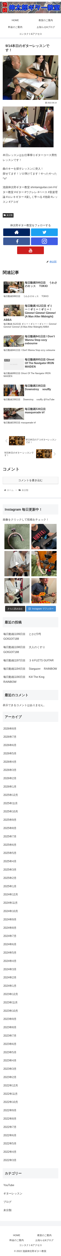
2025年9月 (9, 819)
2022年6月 (9, 1135)
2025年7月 (9, 836)
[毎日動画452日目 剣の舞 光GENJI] (17, 563)
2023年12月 (10, 994)
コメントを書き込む (30, 480)
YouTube (8, 1185)
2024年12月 (10, 894)
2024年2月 (9, 977)
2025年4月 (9, 861)
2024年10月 (10, 911)
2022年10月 (10, 1102)
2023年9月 (9, 1019)
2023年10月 (10, 1010)
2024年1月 (9, 985)
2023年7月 (9, 1035)
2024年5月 (9, 952)
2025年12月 (10, 795)
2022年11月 (10, 1093)
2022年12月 (10, 1085)
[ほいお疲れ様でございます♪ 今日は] (17, 536)
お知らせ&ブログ (44, 1240)
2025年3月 (9, 869)
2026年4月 (9, 761)
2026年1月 (9, 786)
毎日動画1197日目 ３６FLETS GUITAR (28, 660)
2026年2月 (9, 778)
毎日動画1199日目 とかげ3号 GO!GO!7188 (25, 636)
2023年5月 (9, 1052)
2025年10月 (10, 811)
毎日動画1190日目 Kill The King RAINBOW (26, 679)
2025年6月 (9, 844)
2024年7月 (9, 936)
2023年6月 (9, 1044)
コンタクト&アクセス (30, 1245)
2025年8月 (9, 828)
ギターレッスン (12, 1193)
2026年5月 (9, 753)
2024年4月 (9, 961)
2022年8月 (9, 1118)
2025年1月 (9, 886)
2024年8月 (9, 927)
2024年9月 (9, 919)
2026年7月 (9, 736)
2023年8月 (9, 1027)
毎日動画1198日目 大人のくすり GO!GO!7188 (27, 650)
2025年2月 (9, 878)
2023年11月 (10, 1002)
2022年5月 (9, 1143)
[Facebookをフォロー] (16, 241)
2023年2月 (9, 1077)
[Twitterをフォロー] (44, 232)
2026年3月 (9, 770)
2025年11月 (10, 803)
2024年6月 (9, 944)
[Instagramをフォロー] (44, 241)
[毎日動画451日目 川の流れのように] (17, 590)
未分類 (9, 215)
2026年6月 (9, 745)
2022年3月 (9, 1160)
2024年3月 (9, 969)
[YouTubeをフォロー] (30, 250)
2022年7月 (9, 1127)
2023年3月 (9, 1068)
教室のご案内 (44, 1235)
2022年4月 (9, 1151)
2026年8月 (9, 728)
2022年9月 (9, 1110)
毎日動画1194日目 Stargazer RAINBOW (30, 668)
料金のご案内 (16, 1240)
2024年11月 (10, 902)
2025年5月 (9, 853)
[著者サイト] (16, 232)
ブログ (7, 1201)
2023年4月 (9, 1060)
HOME (16, 1235)
